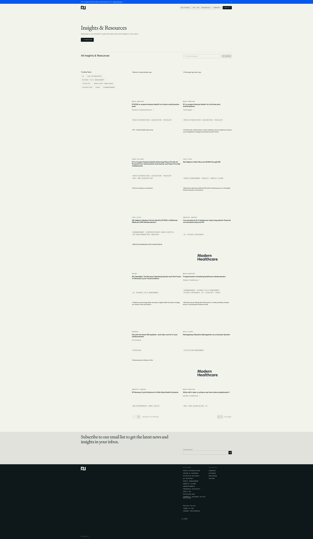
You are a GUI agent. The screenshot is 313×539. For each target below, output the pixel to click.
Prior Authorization (191, 470)
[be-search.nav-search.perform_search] (185, 56)
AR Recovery (188, 478)
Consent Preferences (191, 511)
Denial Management (191, 481)
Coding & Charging (190, 473)
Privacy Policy (189, 505)
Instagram (213, 476)
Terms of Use (188, 508)
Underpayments (189, 486)
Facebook (212, 473)
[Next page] (138, 417)
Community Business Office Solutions (194, 497)
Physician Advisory (191, 476)
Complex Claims (189, 483)
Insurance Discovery (191, 489)
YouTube (212, 478)
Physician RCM (189, 494)
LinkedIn (212, 470)
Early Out (187, 491)
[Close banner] (231, 2)
